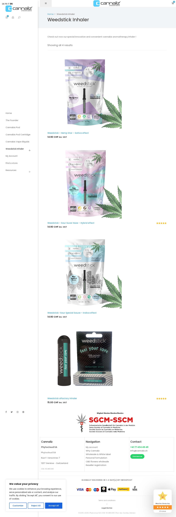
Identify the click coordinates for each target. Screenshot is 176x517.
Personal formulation (96, 457)
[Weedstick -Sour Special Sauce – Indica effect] (106, 271)
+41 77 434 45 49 (139, 447)
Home (9, 113)
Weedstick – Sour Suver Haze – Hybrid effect (70, 223)
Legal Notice (106, 508)
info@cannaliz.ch (139, 450)
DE (3, 3)
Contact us (137, 456)
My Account (12, 155)
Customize (18, 505)
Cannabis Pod (13, 127)
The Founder (12, 120)
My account (92, 447)
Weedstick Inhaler (15, 148)
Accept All (54, 505)
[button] (173, 3)
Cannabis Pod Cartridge (18, 134)
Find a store (12, 163)
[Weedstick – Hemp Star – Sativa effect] (106, 91)
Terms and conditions (107, 500)
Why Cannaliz (93, 450)
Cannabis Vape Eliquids (17, 141)
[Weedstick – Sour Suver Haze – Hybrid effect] (106, 181)
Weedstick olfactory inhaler (62, 398)
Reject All (36, 505)
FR (6, 3)
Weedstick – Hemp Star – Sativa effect (68, 133)
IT (8, 3)
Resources (11, 170)
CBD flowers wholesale (97, 461)
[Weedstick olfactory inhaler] (106, 359)
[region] (36, 495)
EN (11, 3)
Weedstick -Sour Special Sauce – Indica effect (72, 312)
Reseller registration (96, 465)
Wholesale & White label (98, 454)
